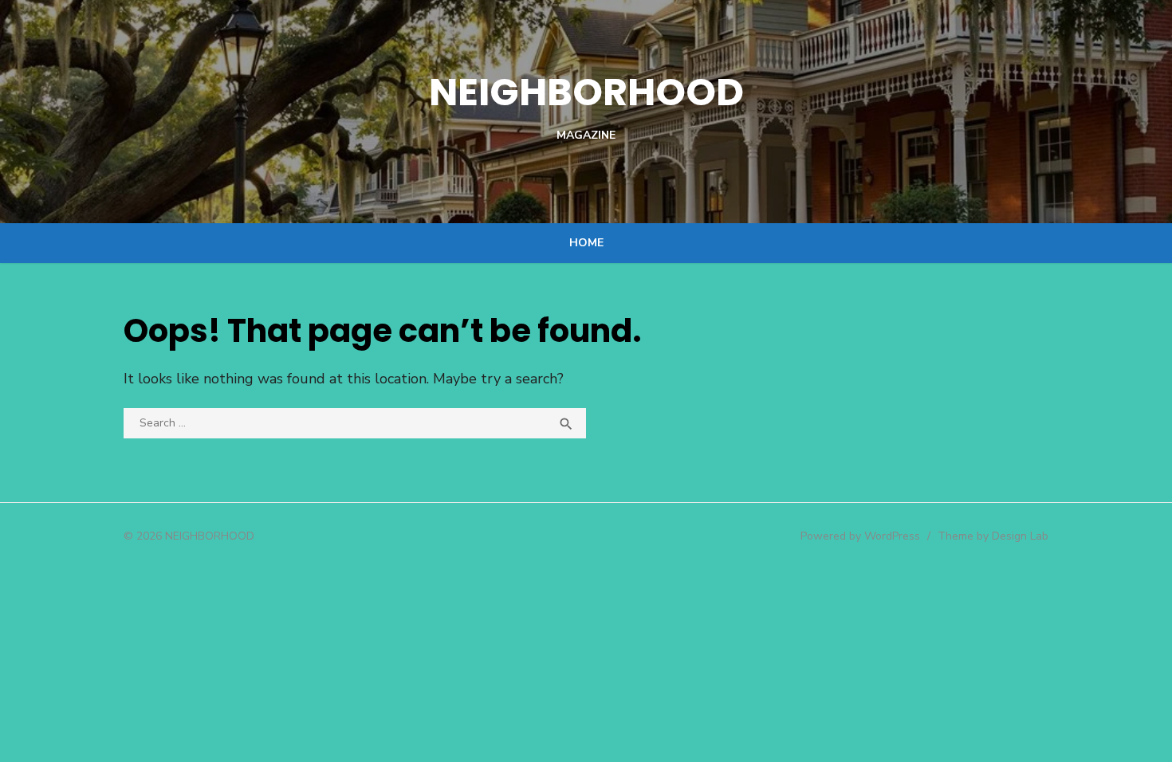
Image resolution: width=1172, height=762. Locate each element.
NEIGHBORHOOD (586, 92)
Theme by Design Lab (993, 536)
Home (586, 242)
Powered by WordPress (860, 536)
